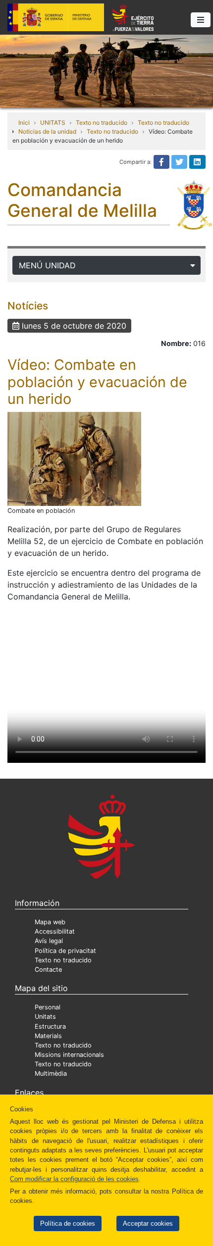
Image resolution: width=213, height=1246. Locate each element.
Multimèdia (51, 1073)
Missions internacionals (69, 1054)
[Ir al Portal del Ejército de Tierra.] (106, 70)
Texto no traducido (101, 122)
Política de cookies (67, 1223)
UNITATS (52, 122)
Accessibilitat (55, 931)
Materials (48, 1036)
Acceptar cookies (148, 1223)
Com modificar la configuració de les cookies (74, 1179)
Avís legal (49, 941)
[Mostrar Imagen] (74, 459)
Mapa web (50, 922)
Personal (47, 1007)
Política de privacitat (65, 950)
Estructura (50, 1026)
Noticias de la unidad (47, 131)
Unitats (45, 1016)
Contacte (48, 969)
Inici (24, 122)
